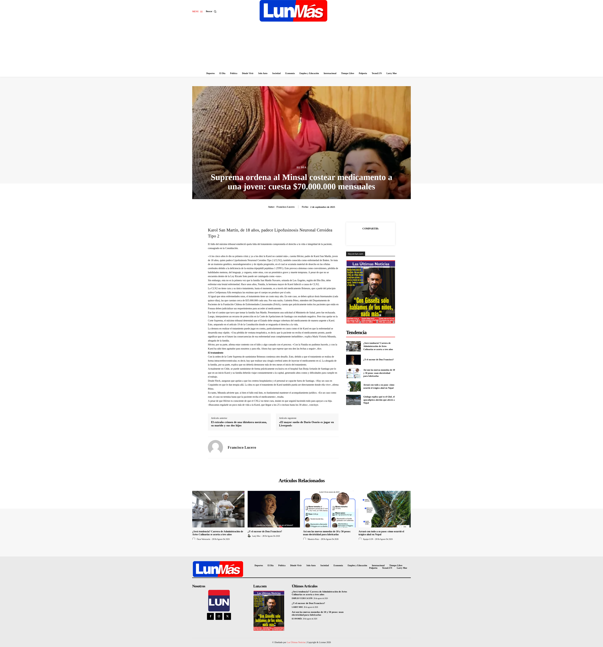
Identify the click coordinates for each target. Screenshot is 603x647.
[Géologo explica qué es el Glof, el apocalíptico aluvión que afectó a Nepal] (353, 400)
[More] (385, 236)
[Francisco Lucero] (215, 447)
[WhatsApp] (378, 236)
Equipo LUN (368, 539)
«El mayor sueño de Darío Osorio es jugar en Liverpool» (306, 424)
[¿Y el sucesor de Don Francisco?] (353, 360)
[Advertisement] (301, 47)
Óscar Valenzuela (203, 539)
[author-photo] (194, 539)
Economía (297, 619)
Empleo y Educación (302, 598)
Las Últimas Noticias (296, 642)
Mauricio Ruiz (313, 539)
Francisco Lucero (286, 207)
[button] (212, 11)
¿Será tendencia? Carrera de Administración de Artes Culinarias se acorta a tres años (378, 346)
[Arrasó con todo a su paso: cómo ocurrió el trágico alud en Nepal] (353, 386)
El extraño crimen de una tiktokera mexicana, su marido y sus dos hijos (239, 424)
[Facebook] (356, 236)
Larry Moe (256, 536)
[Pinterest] (370, 236)
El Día (301, 167)
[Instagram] (218, 616)
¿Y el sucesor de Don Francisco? (378, 359)
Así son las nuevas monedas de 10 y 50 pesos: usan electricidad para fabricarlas (379, 373)
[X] (363, 236)
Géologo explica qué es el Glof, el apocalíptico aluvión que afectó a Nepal (379, 400)
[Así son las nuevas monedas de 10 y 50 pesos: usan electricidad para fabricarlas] (353, 373)
